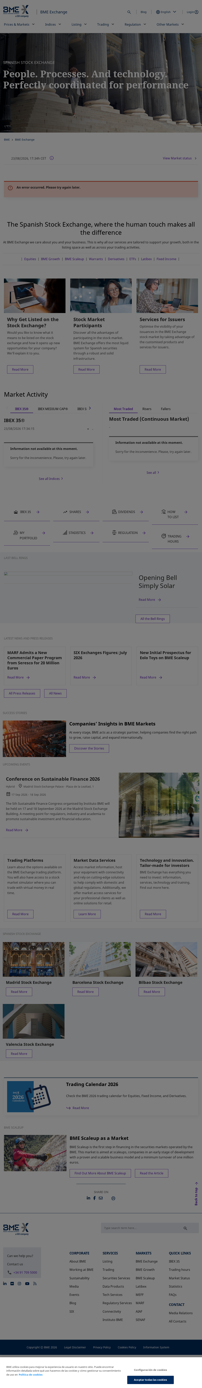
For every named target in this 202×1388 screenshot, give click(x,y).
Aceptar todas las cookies (150, 1379)
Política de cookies (30, 1374)
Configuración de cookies (150, 1370)
